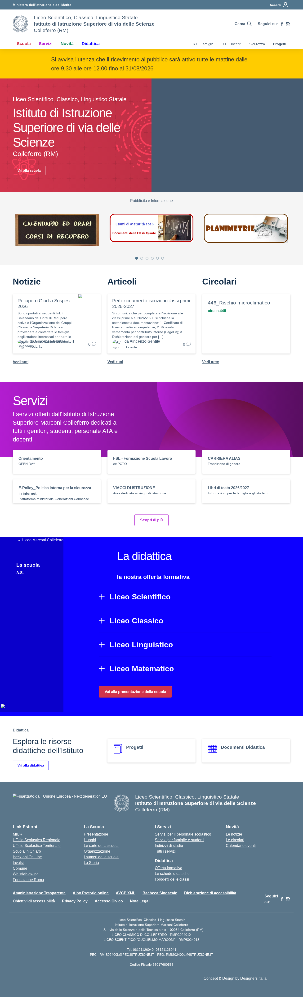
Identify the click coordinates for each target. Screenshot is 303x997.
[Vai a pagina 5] (157, 258)
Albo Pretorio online (91, 893)
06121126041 (166, 949)
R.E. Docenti (231, 44)
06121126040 (143, 949)
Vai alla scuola (29, 170)
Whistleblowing (26, 874)
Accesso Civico (109, 901)
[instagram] (288, 24)
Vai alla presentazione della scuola (135, 692)
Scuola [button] (24, 43)
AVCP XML (125, 893)
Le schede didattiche (172, 874)
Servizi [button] (46, 43)
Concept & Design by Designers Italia (235, 978)
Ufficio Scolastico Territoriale (37, 846)
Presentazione (96, 834)
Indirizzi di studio (169, 846)
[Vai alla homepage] (20, 23)
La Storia (91, 863)
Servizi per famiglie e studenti (179, 840)
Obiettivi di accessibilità (34, 901)
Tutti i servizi (165, 851)
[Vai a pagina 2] (141, 258)
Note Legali (140, 901)
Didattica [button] (91, 43)
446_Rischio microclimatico (239, 303)
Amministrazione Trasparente (39, 893)
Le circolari (235, 840)
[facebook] (282, 24)
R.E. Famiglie (203, 44)
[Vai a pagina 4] (152, 258)
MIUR (17, 834)
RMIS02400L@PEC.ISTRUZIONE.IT (126, 954)
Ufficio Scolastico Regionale (36, 840)
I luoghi (90, 840)
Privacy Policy (75, 901)
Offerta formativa (168, 868)
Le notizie (234, 834)
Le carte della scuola (101, 846)
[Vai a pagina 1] (136, 258)
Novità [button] (67, 43)
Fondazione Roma (28, 880)
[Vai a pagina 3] (147, 258)
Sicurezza (257, 44)
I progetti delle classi (172, 879)
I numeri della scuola (101, 857)
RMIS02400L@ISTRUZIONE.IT (189, 954)
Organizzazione (97, 851)
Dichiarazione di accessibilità (210, 893)
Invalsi (18, 863)
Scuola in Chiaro (27, 851)
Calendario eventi (241, 846)
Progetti (279, 44)
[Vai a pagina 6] (162, 258)
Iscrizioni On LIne (27, 857)
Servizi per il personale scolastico (183, 834)
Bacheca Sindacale (160, 893)
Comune (20, 868)
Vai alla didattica (31, 765)
